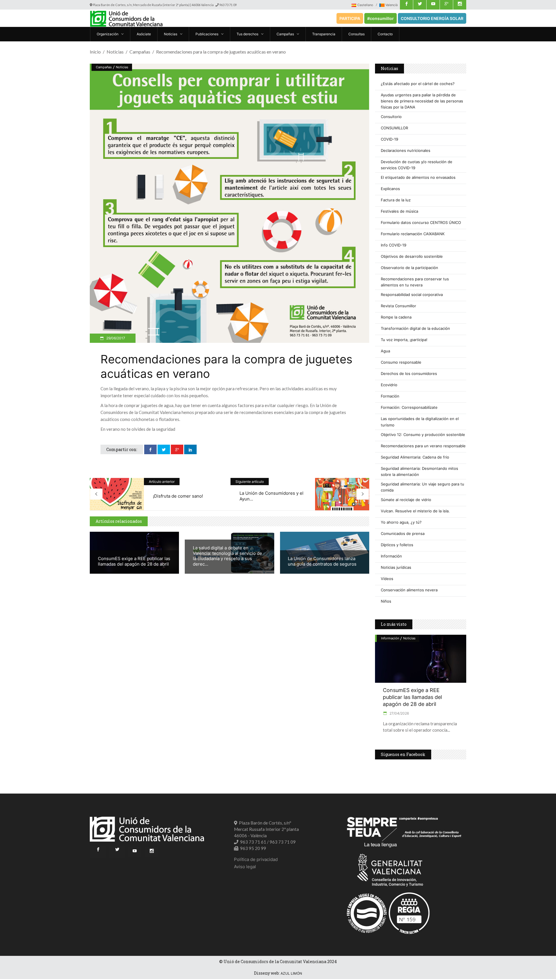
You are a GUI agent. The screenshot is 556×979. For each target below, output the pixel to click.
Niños (386, 601)
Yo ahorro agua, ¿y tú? (401, 522)
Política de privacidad (256, 859)
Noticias (115, 51)
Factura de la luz (396, 200)
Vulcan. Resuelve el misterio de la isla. (415, 511)
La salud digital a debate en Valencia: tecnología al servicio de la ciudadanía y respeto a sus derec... (227, 556)
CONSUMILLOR (394, 128)
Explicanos (390, 188)
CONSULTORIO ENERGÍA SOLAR (432, 18)
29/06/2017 (115, 338)
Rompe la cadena (396, 317)
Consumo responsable (401, 362)
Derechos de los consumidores (409, 373)
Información (391, 556)
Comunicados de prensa (403, 533)
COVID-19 (389, 139)
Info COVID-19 (393, 245)
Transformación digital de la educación (415, 328)
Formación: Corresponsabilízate (409, 407)
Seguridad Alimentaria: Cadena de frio (415, 457)
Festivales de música (399, 211)
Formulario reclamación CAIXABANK (413, 233)
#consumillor (380, 18)
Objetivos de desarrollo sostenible (412, 256)
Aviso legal (245, 866)
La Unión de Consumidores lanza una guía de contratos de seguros (322, 561)
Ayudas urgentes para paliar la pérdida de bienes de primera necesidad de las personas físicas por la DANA (422, 101)
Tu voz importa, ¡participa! (404, 339)
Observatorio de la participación (409, 267)
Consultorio (391, 116)
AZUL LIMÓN (291, 973)
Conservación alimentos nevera (409, 590)
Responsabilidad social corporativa (412, 294)
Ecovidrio (389, 384)
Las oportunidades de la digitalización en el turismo (420, 421)
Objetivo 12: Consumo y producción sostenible (423, 434)
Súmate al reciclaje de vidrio (406, 499)
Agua (385, 351)
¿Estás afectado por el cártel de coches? (418, 83)
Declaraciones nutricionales (405, 150)
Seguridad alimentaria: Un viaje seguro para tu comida (422, 487)
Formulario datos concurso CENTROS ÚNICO (421, 222)
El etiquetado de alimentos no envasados (418, 177)
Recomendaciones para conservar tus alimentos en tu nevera (415, 282)
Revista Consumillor (398, 305)
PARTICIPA (349, 18)
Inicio (95, 51)
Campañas (139, 51)
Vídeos (387, 578)
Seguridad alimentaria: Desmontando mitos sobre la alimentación (419, 471)
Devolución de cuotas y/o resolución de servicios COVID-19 (416, 164)
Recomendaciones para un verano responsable (423, 446)
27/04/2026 (399, 713)
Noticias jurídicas (396, 567)
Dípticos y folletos (397, 544)
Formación (390, 396)
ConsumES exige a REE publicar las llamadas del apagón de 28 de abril (134, 561)
